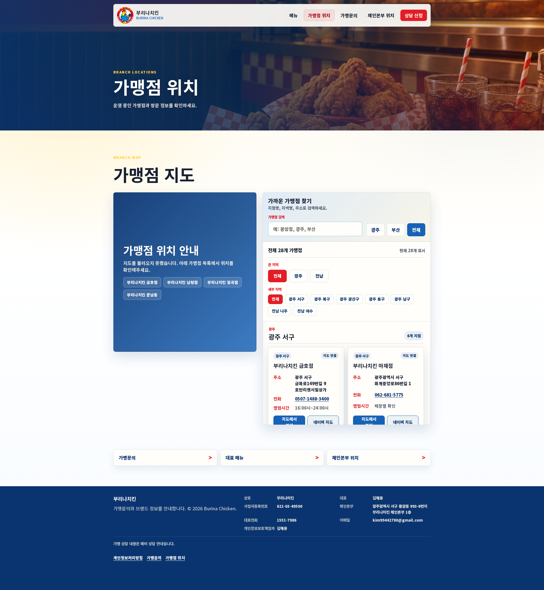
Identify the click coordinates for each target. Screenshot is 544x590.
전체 (416, 229)
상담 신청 (414, 15)
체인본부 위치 (381, 15)
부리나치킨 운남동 (142, 295)
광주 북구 (322, 299)
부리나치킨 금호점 (142, 282)
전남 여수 (305, 311)
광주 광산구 (349, 299)
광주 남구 (402, 299)
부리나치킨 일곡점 (222, 282)
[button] (306, 390)
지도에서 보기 (289, 422)
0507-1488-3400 (312, 399)
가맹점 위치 (319, 15)
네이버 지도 (323, 422)
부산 (396, 229)
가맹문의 (349, 15)
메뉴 (293, 15)
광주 (375, 229)
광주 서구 (297, 299)
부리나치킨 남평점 (182, 282)
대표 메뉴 (235, 457)
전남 (319, 276)
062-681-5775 (389, 395)
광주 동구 (377, 299)
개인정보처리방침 (128, 557)
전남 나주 (280, 311)
